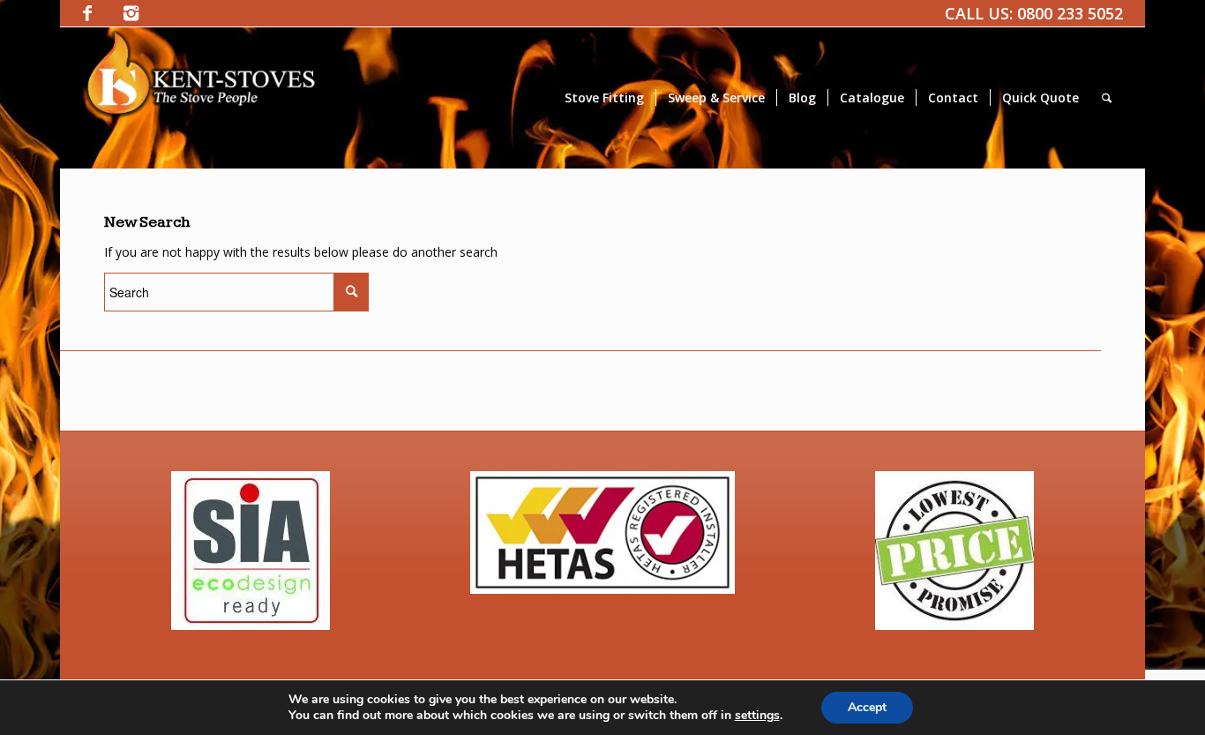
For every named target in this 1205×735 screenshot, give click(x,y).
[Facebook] (87, 13)
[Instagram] (131, 13)
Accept (867, 707)
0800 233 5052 (1070, 13)
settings (757, 716)
